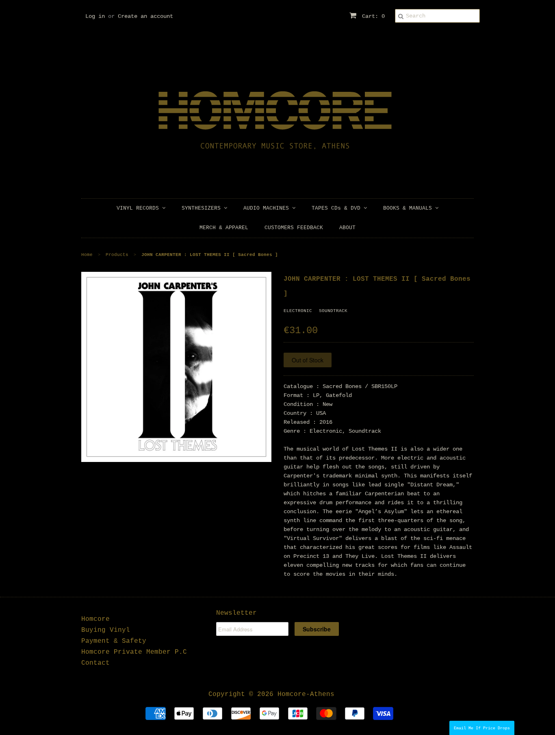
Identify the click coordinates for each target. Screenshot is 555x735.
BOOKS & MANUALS (409, 208)
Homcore (95, 619)
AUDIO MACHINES (267, 208)
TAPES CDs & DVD (338, 208)
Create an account (145, 16)
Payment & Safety (113, 641)
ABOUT (347, 228)
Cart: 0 (372, 16)
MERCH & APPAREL (223, 228)
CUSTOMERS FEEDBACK (293, 228)
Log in (95, 16)
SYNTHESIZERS (203, 208)
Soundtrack (333, 310)
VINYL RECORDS (139, 208)
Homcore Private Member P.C (134, 652)
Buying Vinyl (105, 630)
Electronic (298, 310)
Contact (95, 663)
